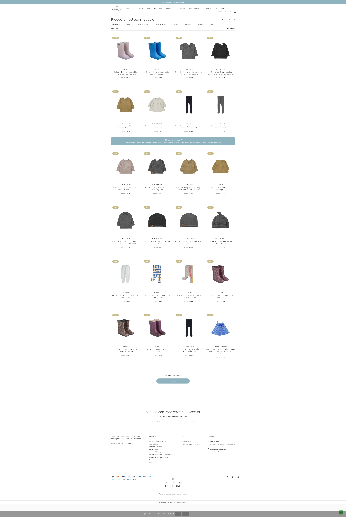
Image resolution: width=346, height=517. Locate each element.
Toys (175, 8)
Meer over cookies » (196, 513)
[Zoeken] (230, 11)
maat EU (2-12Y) (161, 24)
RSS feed (179, 494)
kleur (175, 24)
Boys (160, 8)
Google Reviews (183, 502)
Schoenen (168, 8)
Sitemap (151, 462)
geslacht (200, 24)
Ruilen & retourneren (154, 449)
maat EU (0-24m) (143, 24)
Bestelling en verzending (155, 446)
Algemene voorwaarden (155, 459)
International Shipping (155, 452)
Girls (154, 8)
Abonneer (188, 422)
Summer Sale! (208, 8)
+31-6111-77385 (214, 441)
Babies (148, 8)
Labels (128, 8)
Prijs (211, 24)
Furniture (182, 8)
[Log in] (225, 11)
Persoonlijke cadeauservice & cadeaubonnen (161, 454)
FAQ (222, 8)
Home (225, 19)
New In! (141, 8)
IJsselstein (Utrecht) (186, 441)
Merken (128, 24)
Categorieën (114, 24)
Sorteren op (114, 28)
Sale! (134, 8)
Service (220, 11)
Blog (217, 8)
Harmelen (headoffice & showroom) (190, 444)
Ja (177, 513)
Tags (229, 19)
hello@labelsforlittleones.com (218, 449)
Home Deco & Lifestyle (194, 8)
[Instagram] (232, 476)
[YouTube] (238, 476)
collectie (187, 24)
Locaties (184, 437)
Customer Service (153, 444)
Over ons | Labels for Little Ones (157, 441)
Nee (185, 513)
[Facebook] (227, 476)
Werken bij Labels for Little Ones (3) (158, 457)
